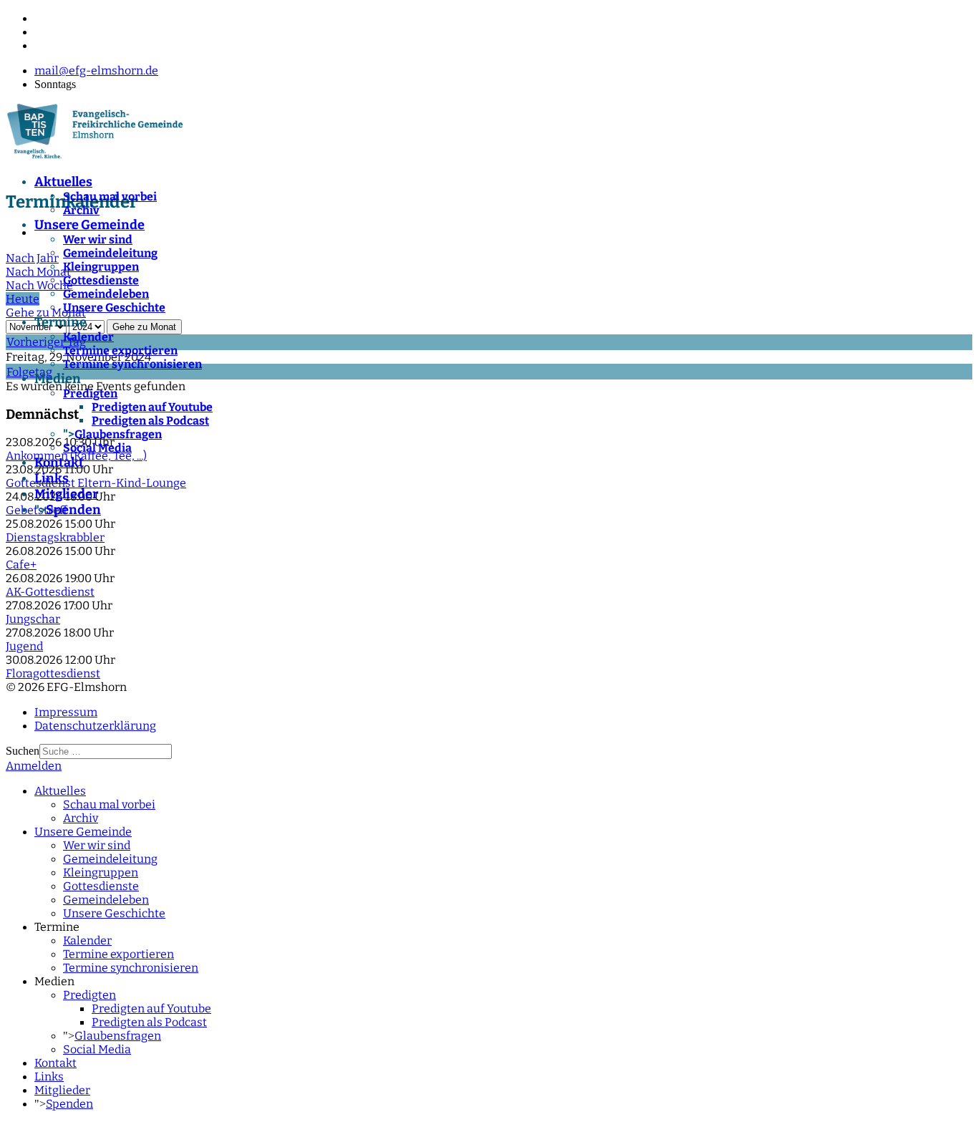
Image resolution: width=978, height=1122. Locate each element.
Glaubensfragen (118, 434)
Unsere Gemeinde (89, 225)
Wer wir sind (97, 239)
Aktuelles (63, 182)
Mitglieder (66, 494)
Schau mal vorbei (110, 196)
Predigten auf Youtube (152, 407)
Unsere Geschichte (114, 307)
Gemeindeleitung (110, 253)
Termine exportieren (120, 350)
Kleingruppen (101, 267)
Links (51, 478)
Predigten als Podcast (150, 420)
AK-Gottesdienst (50, 592)
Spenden (73, 510)
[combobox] (105, 751)
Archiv (81, 210)
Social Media (97, 448)
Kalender (88, 337)
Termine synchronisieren (132, 364)
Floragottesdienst (53, 673)
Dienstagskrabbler (55, 537)
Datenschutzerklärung (95, 725)
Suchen (22, 751)
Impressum (65, 712)
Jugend (24, 646)
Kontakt (59, 462)
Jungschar (33, 619)
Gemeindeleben (106, 294)
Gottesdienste (101, 280)
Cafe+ (21, 564)
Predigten (90, 393)
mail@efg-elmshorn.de (96, 70)
